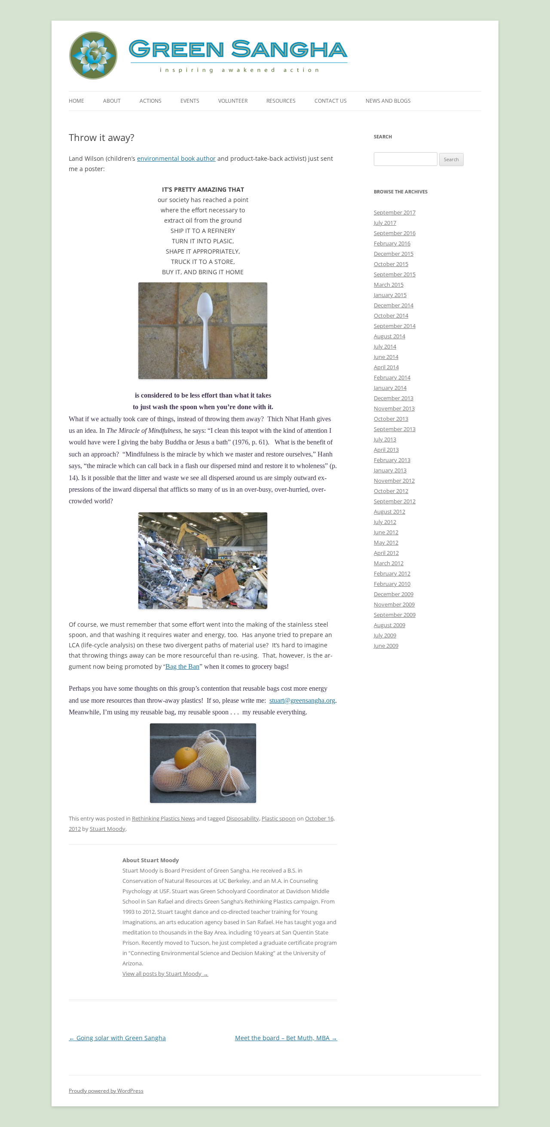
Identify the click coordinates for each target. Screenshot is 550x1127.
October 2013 (391, 419)
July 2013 (385, 439)
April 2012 (386, 553)
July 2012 (385, 522)
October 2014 (391, 315)
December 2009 (393, 594)
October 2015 (391, 264)
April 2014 (386, 367)
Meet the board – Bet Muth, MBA (286, 1038)
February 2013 (392, 460)
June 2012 (386, 532)
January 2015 (390, 295)
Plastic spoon (279, 818)
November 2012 (394, 480)
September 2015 (395, 274)
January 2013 (390, 470)
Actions (151, 100)
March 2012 (388, 563)
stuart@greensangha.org (302, 700)
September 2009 (395, 615)
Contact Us (331, 100)
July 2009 (385, 635)
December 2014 (393, 305)
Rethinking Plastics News (163, 818)
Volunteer (233, 100)
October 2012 (391, 491)
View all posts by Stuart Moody (165, 973)
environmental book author (176, 158)
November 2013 (394, 408)
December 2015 (393, 253)
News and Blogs (388, 100)
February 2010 (392, 584)
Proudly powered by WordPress (106, 1090)
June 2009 (386, 645)
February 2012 (392, 573)
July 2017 (385, 223)
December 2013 (393, 398)
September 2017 (395, 212)
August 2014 (389, 336)
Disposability (242, 818)
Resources (281, 100)
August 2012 (389, 511)
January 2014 (390, 388)
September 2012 (395, 501)
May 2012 (386, 542)
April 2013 (386, 449)
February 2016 (392, 243)
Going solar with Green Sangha (117, 1038)
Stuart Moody (107, 829)
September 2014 (395, 326)
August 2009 (389, 625)
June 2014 (386, 357)
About (112, 100)
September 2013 (395, 429)
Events (189, 100)
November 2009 (394, 604)
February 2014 (392, 377)
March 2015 (388, 284)
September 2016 (395, 233)
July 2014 (385, 346)
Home (76, 100)
